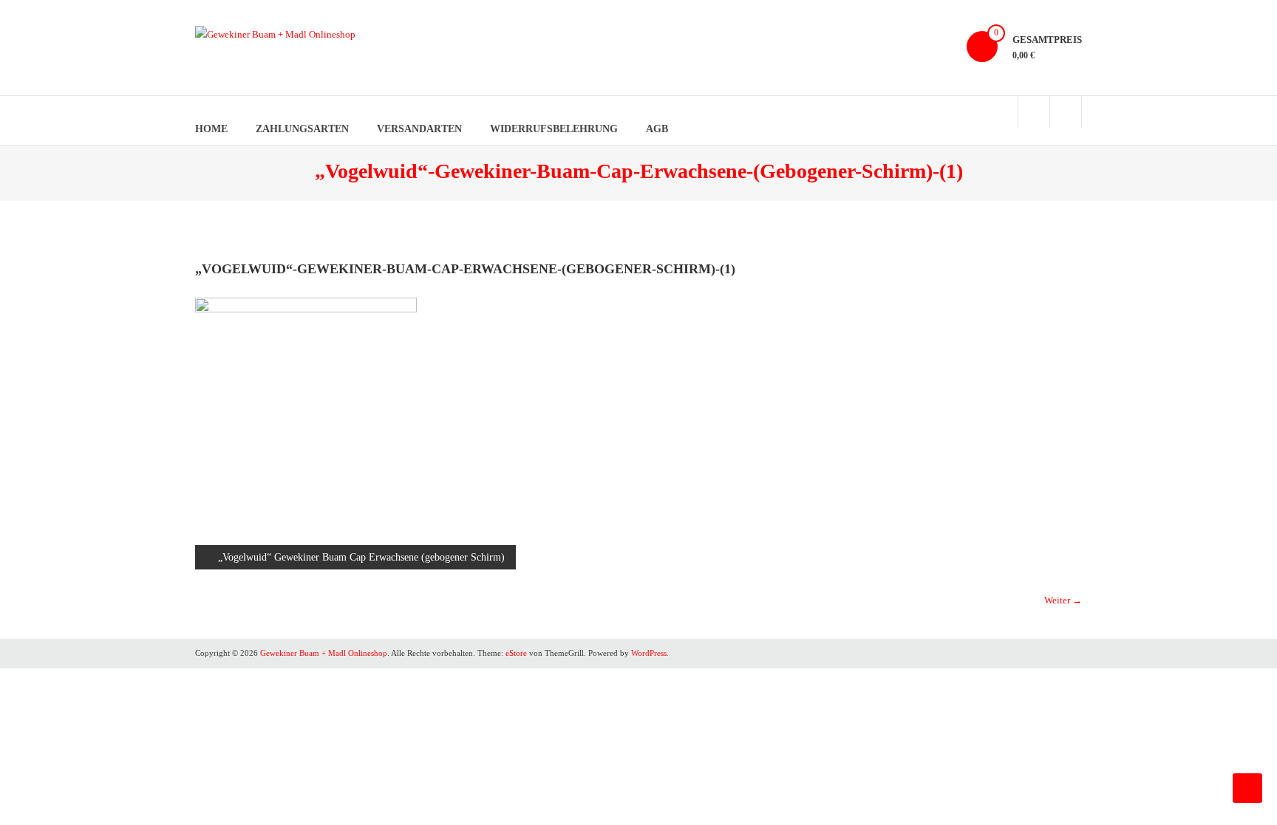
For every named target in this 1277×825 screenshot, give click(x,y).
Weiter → (1063, 600)
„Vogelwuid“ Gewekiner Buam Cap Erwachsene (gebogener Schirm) (361, 557)
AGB (657, 128)
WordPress (649, 652)
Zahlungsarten (302, 128)
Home (211, 128)
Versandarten (419, 128)
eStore (516, 652)
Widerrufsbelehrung (554, 128)
